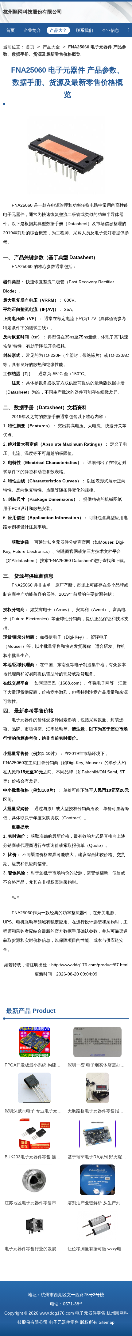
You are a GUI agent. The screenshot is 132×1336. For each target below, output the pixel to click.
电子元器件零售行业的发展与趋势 (37, 1248)
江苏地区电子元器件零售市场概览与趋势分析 (48, 1202)
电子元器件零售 (90, 1313)
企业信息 (110, 30)
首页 (10, 30)
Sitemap (107, 1322)
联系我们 (84, 30)
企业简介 (32, 30)
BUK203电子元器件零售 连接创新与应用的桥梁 (50, 1156)
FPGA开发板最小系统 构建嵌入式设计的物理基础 (52, 1064)
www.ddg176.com (57, 1313)
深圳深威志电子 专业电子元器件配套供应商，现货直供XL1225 (64, 1110)
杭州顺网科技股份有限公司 (32, 11)
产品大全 (58, 30)
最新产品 (18, 1010)
